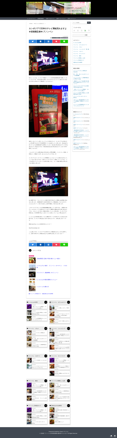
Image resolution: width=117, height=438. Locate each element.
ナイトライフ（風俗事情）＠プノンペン (47, 272)
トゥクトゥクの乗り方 (43, 286)
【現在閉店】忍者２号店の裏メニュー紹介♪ (48, 258)
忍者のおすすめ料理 (64, 37)
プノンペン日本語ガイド (56, 37)
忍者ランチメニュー (72, 18)
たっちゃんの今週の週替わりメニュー (47, 279)
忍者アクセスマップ (50, 18)
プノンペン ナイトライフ (79, 53)
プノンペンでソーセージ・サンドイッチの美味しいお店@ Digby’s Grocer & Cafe (62, 315)
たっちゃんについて (31, 18)
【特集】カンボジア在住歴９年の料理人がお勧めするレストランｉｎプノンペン (62, 398)
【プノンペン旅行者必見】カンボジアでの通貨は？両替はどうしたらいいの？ (62, 335)
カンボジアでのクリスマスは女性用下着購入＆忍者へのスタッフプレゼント (62, 349)
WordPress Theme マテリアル (61, 431)
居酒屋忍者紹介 (41, 18)
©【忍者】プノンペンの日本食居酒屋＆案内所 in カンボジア (54, 433)
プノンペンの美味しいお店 (79, 58)
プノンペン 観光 (77, 55)
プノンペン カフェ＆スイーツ (80, 44)
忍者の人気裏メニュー (59, 421)
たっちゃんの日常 (77, 42)
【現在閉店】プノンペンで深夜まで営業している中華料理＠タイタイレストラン (62, 367)
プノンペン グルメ (77, 47)
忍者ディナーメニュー (61, 18)
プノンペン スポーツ (78, 51)
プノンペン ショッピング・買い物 (81, 49)
